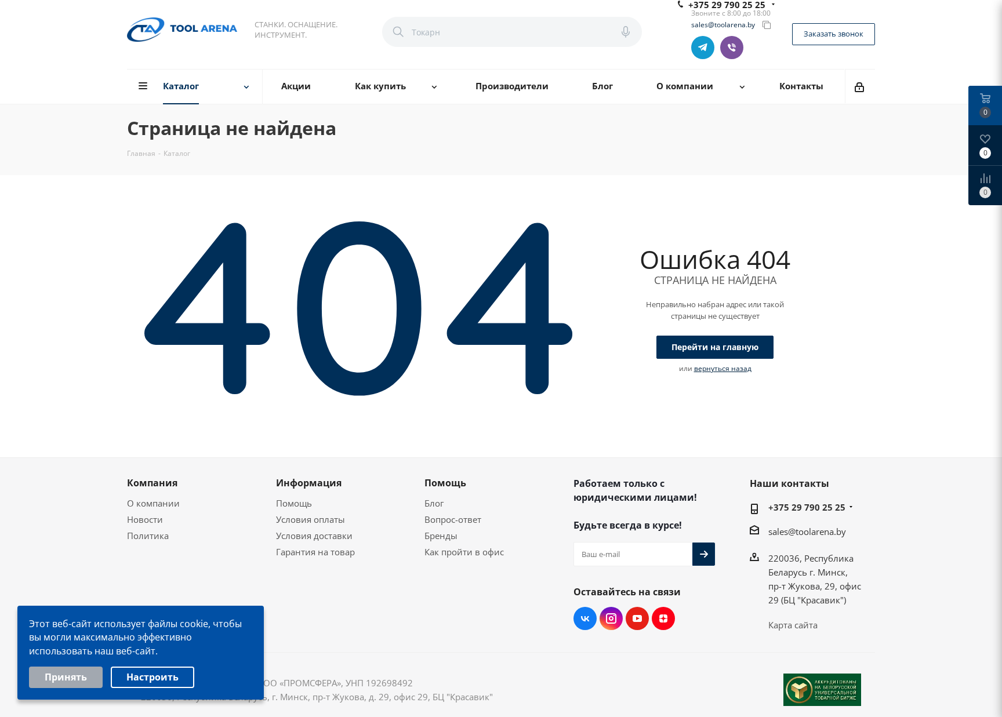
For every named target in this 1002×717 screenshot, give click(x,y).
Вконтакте (585, 618)
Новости (145, 519)
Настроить (152, 677)
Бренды (441, 535)
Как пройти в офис (464, 552)
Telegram (702, 47)
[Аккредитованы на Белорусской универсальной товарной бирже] (822, 690)
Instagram (611, 618)
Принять (66, 677)
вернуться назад (723, 368)
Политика (148, 535)
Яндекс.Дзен (663, 618)
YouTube (637, 618)
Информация (309, 482)
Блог (434, 503)
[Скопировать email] (766, 25)
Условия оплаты (310, 519)
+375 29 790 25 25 (806, 507)
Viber (731, 47)
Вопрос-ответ (452, 519)
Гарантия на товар (315, 552)
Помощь (294, 503)
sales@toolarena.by (723, 24)
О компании (153, 503)
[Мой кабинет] (860, 86)
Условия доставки (314, 535)
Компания (152, 482)
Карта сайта (793, 625)
